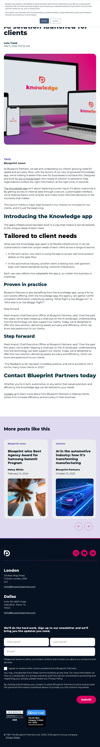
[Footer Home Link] (7, 555)
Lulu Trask (10, 43)
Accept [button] (44, 21)
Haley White (16, 469)
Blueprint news (15, 163)
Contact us (10, 394)
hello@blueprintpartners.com (19, 587)
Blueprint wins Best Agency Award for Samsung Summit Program (24, 457)
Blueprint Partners (68, 469)
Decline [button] (55, 21)
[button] (88, 526)
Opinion (60, 444)
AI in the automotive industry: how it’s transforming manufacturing (73, 457)
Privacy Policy (13, 737)
